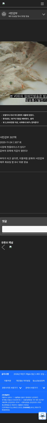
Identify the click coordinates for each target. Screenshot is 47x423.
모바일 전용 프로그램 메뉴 (44, 14)
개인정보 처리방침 (23, 381)
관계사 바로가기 (31, 388)
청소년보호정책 (39, 381)
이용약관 (7, 381)
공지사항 (5, 374)
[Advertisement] (23, 342)
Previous (3, 247)
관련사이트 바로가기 (10, 388)
